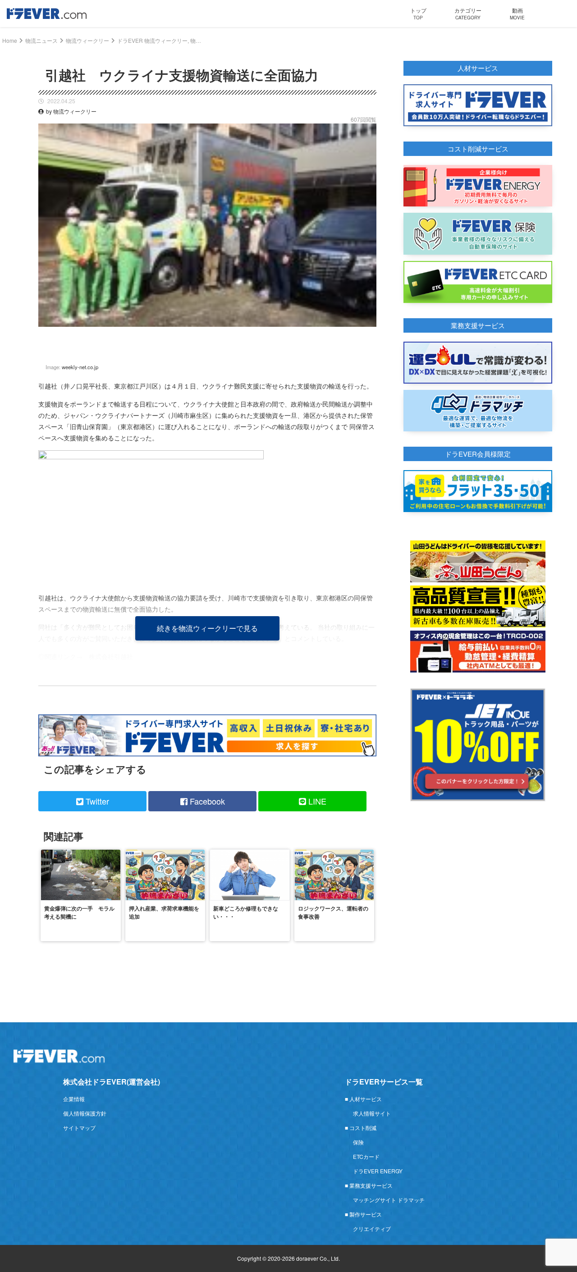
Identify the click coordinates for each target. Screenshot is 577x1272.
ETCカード (366, 1156)
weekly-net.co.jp (80, 367)
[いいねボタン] (369, 333)
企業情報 (74, 1099)
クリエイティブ (372, 1228)
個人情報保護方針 (84, 1113)
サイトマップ (79, 1127)
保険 (358, 1142)
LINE (316, 801)
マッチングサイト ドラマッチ (389, 1199)
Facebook (206, 801)
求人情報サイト (372, 1113)
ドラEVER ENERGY (378, 1171)
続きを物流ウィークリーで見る (207, 628)
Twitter (96, 801)
